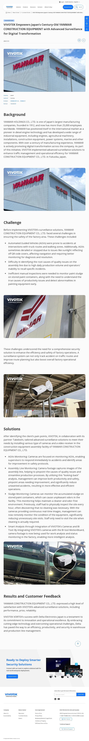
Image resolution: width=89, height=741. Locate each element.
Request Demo (68, 7)
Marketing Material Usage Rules (43, 718)
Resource (32, 7)
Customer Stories (26, 12)
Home (9, 12)
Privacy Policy (38, 716)
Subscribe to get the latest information (65, 691)
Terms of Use (38, 713)
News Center (16, 12)
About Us (6, 713)
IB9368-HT (22, 101)
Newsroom (21, 713)
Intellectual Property (40, 721)
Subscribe (81, 694)
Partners (40, 7)
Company (6, 710)
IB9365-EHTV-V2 (15, 101)
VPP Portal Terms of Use (41, 723)
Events (20, 718)
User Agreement (40, 710)
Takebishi (13, 103)
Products (25, 7)
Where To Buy (48, 7)
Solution (18, 7)
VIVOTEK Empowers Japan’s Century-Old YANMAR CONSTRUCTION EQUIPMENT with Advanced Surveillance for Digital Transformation (58, 12)
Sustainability (7, 716)
